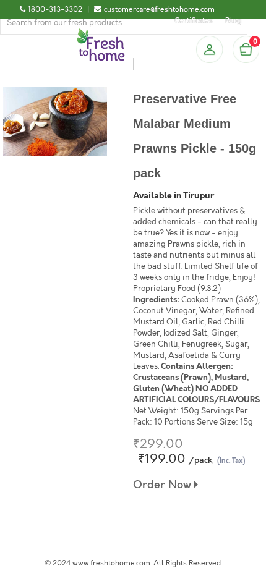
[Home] (101, 33)
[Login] (209, 49)
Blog (233, 20)
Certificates (193, 20)
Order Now (163, 485)
